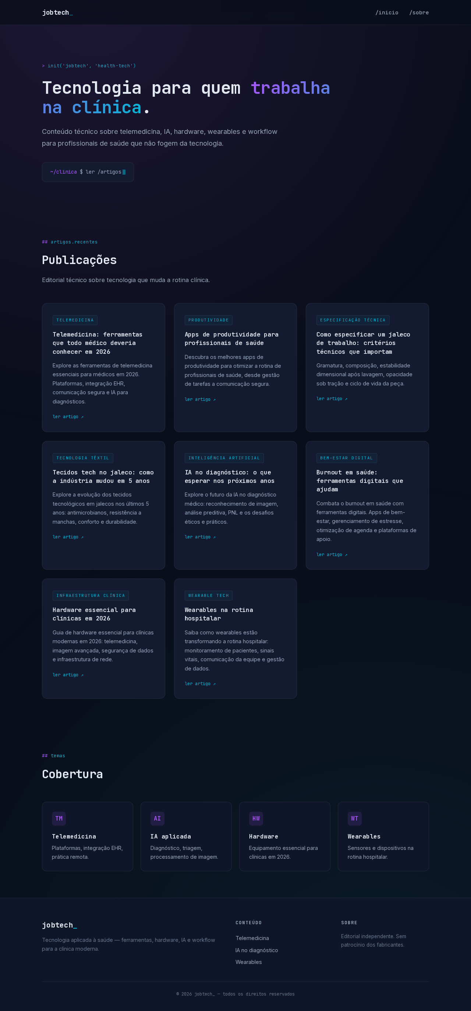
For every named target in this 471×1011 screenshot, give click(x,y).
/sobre (419, 12)
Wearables (249, 962)
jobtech (57, 12)
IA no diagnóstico (257, 950)
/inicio (387, 12)
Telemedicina (252, 938)
